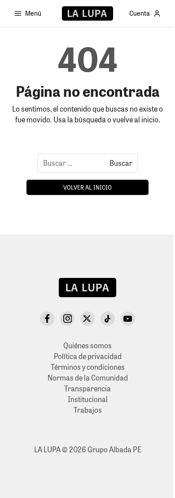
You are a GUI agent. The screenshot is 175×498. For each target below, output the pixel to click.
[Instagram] (67, 319)
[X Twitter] (87, 319)
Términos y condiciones (88, 367)
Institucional (88, 399)
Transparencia (87, 388)
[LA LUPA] (87, 13)
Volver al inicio (87, 187)
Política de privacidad (88, 356)
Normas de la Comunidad (88, 377)
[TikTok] (108, 319)
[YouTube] (128, 319)
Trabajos (88, 410)
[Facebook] (47, 319)
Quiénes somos (87, 345)
